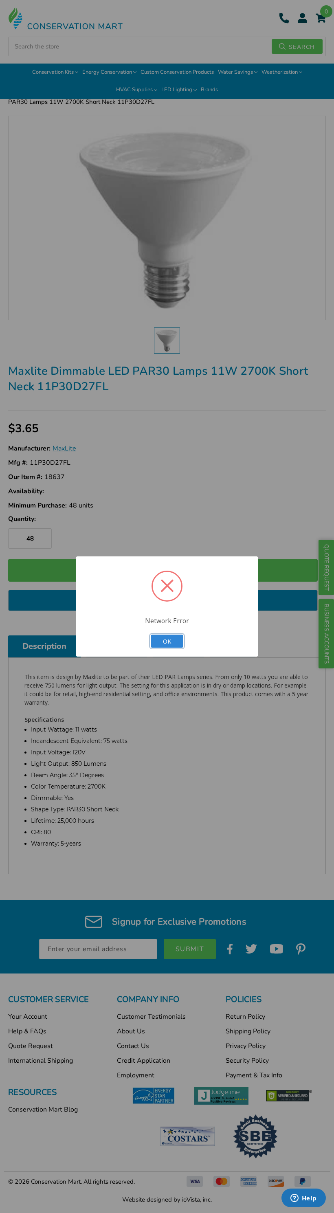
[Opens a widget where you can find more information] (303, 1199)
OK (167, 641)
